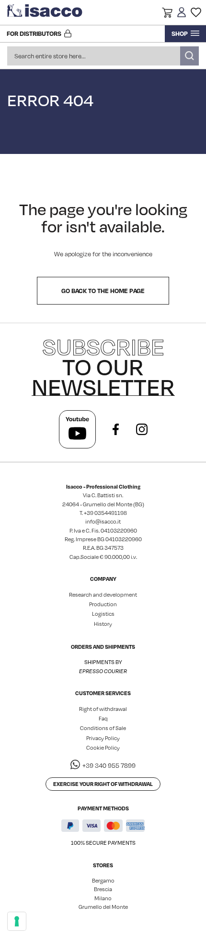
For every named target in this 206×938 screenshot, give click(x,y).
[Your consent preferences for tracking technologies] (17, 921)
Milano (103, 898)
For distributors (34, 33)
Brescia (103, 889)
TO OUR (103, 367)
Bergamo (103, 880)
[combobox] (103, 55)
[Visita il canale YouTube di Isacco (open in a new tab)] (77, 429)
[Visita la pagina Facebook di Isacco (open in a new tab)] (116, 429)
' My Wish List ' (196, 12)
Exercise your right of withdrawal (103, 783)
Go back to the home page (103, 290)
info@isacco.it (103, 521)
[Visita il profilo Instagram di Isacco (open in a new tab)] (142, 429)
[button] (167, 14)
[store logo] (45, 12)
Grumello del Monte (103, 907)
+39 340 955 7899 (109, 765)
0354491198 (110, 513)
